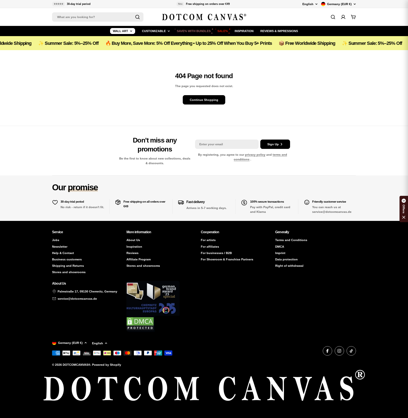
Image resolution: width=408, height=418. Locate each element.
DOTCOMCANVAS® (76, 364)
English (307, 4)
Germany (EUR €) (339, 4)
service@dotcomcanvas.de (77, 298)
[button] (404, 209)
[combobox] (97, 17)
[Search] (137, 17)
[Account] (343, 17)
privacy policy (255, 154)
